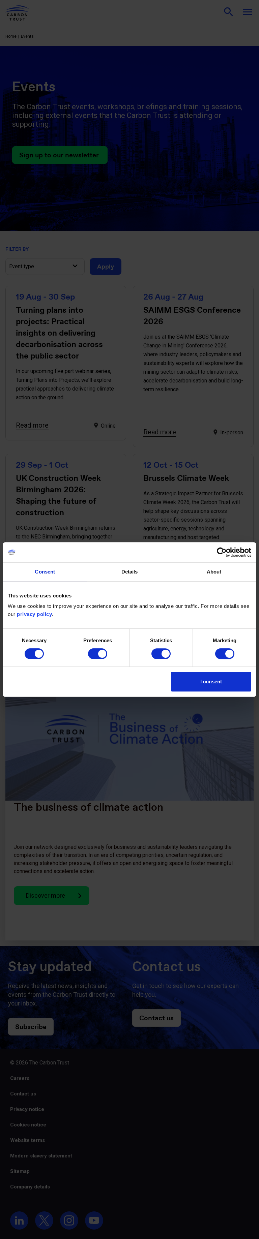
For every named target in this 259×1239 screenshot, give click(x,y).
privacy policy (34, 614)
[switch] (97, 653)
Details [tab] (129, 572)
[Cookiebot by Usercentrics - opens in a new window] (221, 552)
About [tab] (214, 572)
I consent (211, 681)
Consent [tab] (45, 572)
